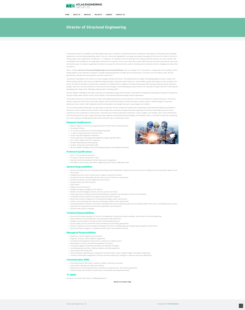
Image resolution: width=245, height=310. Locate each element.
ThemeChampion (172, 304)
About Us (76, 15)
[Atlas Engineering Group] (84, 6)
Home (67, 15)
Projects (98, 15)
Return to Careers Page (122, 282)
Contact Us (120, 15)
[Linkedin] (87, 304)
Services (87, 15)
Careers (109, 15)
